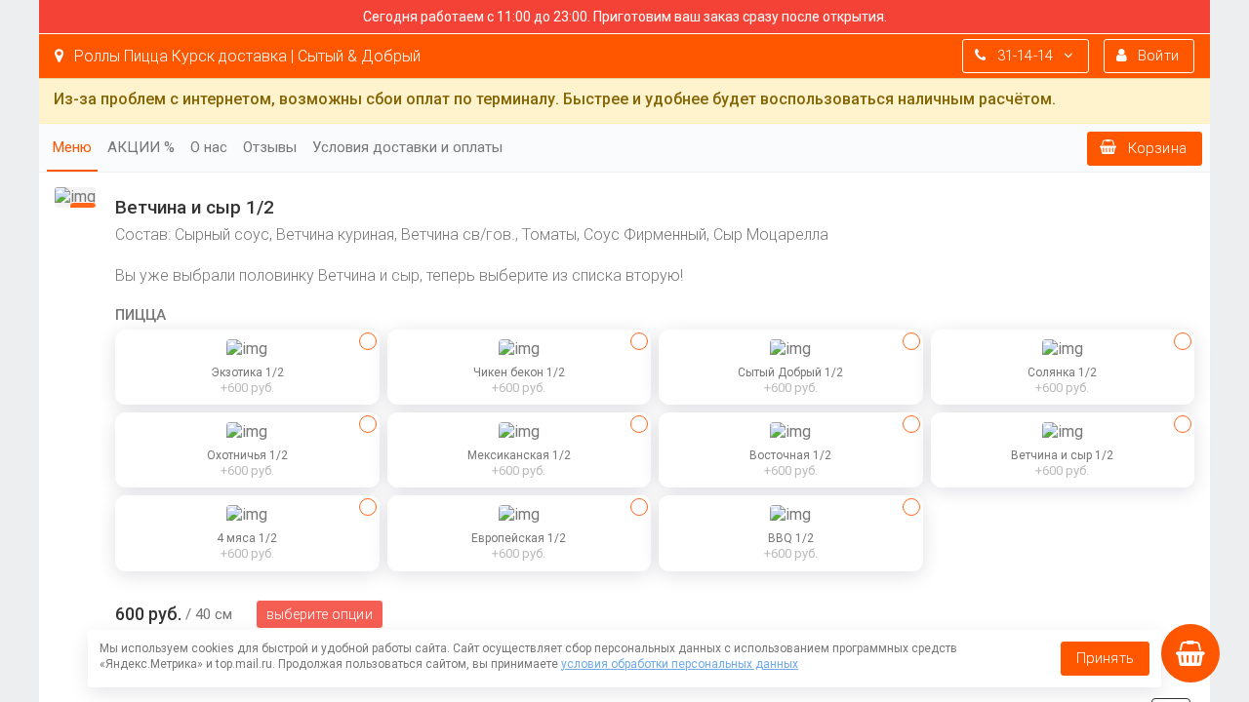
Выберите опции (319, 614)
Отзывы (270, 147)
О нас (208, 147)
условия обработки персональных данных (679, 664)
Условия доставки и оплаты (407, 147)
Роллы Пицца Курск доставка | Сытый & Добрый (245, 56)
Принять (1105, 658)
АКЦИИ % (141, 147)
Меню (72, 147)
